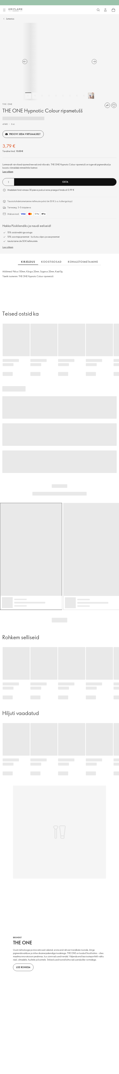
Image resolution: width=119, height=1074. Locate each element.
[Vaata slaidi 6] (63, 96)
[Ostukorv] (113, 10)
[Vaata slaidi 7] (70, 96)
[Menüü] (4, 10)
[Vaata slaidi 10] (91, 96)
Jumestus (10, 18)
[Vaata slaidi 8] (77, 96)
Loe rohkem (7, 171)
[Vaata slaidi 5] (56, 96)
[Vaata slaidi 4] (49, 96)
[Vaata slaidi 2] (35, 96)
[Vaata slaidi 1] (28, 96)
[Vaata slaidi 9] (84, 96)
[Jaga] (107, 105)
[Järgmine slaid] (94, 61)
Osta (65, 181)
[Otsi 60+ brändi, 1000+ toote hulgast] (98, 10)
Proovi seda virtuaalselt (25, 134)
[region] (59, 61)
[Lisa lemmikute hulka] (114, 105)
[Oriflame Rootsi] (15, 9)
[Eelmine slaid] (24, 61)
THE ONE (7, 104)
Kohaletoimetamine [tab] (83, 261)
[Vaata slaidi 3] (42, 96)
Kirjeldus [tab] (28, 261)
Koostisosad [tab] (51, 261)
